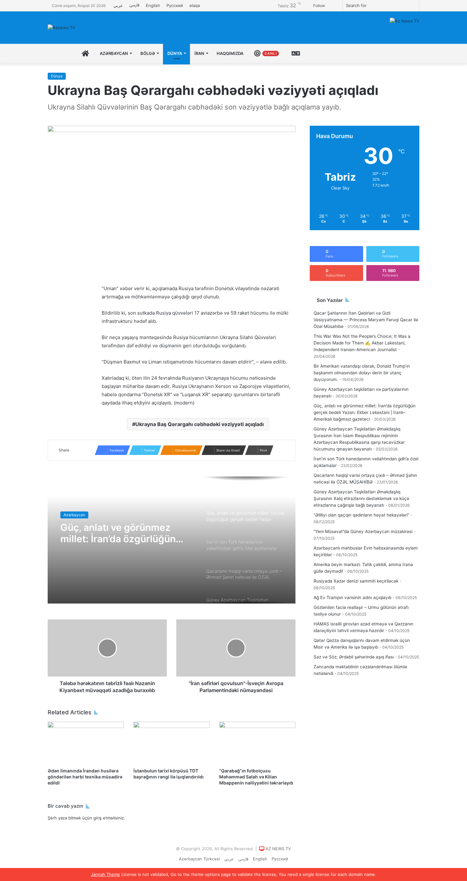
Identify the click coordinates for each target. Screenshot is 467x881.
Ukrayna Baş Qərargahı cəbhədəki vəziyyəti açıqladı (199, 424)
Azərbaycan (114, 53)
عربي (118, 5)
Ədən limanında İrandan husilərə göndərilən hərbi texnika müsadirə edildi (85, 776)
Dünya (174, 53)
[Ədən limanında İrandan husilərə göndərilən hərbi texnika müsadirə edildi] (86, 743)
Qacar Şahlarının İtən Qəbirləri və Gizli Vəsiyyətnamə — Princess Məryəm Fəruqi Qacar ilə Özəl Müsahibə (366, 319)
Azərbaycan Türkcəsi (199, 858)
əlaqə (194, 5)
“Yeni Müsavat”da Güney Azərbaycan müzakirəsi (363, 531)
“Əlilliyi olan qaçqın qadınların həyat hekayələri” (361, 514)
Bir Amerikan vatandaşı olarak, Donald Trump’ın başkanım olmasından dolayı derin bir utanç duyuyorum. (362, 373)
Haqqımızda (230, 53)
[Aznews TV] (61, 27)
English (153, 5)
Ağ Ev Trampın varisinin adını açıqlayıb (352, 597)
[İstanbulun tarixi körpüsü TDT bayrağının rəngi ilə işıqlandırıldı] (171, 743)
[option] (171, 540)
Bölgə (147, 53)
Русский (174, 5)
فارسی (134, 5)
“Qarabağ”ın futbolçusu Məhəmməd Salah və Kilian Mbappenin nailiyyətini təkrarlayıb (256, 776)
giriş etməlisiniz (108, 817)
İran (199, 53)
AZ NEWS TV (278, 848)
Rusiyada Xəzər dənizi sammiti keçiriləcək (356, 581)
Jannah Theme (105, 874)
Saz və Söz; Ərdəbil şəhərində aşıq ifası (354, 656)
